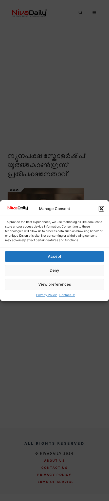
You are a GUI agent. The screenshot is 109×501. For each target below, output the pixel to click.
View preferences (54, 284)
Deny (54, 270)
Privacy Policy (46, 295)
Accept (54, 256)
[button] (101, 208)
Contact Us (67, 295)
